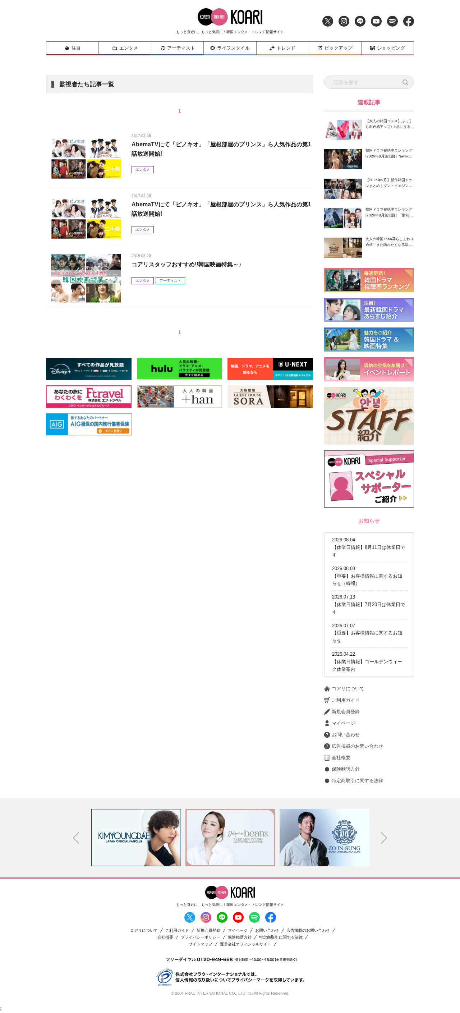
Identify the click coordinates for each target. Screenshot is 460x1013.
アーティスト (181, 48)
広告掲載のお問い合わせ (357, 746)
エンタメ (128, 48)
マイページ (343, 723)
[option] (136, 837)
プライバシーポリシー (200, 937)
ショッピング (391, 48)
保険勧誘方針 (346, 769)
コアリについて (348, 688)
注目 (76, 48)
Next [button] (384, 838)
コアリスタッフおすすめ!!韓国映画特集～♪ (187, 264)
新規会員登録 (346, 711)
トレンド (286, 48)
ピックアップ (339, 48)
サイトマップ (200, 944)
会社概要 (341, 757)
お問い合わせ (346, 734)
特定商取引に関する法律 (357, 780)
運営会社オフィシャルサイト (245, 944)
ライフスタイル (233, 48)
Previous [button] (76, 838)
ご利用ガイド (346, 700)
